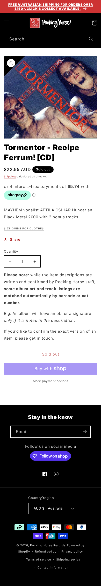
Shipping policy (68, 559)
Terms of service (38, 559)
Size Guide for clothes (24, 228)
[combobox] (50, 39)
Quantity (11, 251)
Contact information (53, 567)
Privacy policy (72, 551)
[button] (6, 23)
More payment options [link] (50, 381)
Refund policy (45, 551)
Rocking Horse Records (48, 545)
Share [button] (15, 239)
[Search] (91, 39)
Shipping (10, 176)
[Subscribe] (84, 432)
